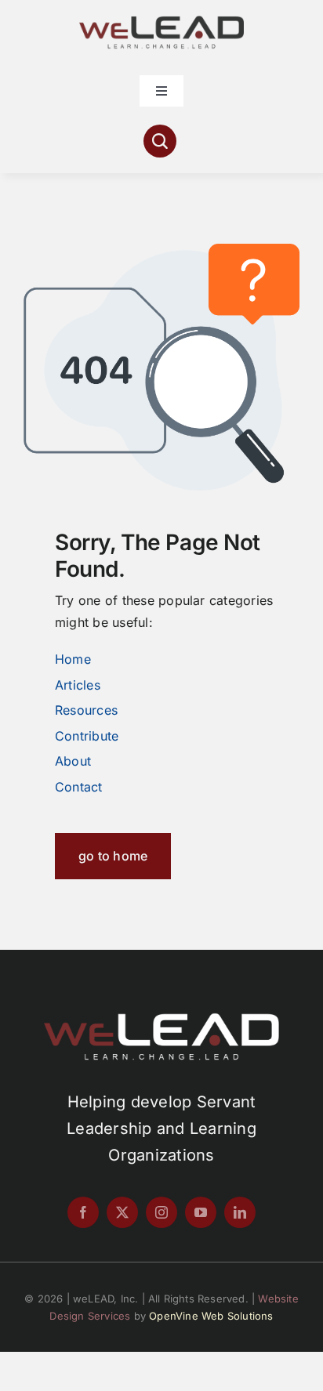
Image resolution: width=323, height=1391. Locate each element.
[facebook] (83, 1212)
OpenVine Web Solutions (211, 1315)
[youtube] (200, 1212)
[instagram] (161, 1212)
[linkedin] (240, 1212)
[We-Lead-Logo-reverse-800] (161, 1019)
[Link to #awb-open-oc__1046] (159, 141)
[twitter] (122, 1212)
